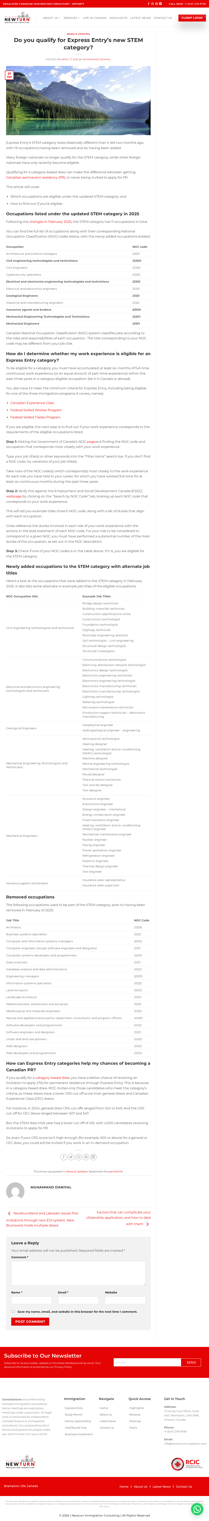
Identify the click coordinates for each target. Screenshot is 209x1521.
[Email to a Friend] (78, 1157)
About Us (50, 17)
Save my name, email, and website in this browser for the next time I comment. (77, 1312)
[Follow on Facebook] (148, 3)
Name (16, 1292)
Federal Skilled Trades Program (35, 417)
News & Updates (78, 34)
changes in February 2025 (50, 222)
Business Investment (79, 1434)
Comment (19, 1257)
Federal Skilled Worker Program (36, 410)
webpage (14, 496)
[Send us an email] (156, 3)
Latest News (140, 17)
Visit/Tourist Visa (75, 1427)
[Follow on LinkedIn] (160, 3)
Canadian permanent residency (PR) (35, 177)
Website (111, 1292)
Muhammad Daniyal (97, 59)
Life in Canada (95, 17)
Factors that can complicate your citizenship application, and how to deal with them (118, 1218)
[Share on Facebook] (63, 1157)
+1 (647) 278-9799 (195, 3)
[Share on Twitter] (71, 1157)
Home (104, 1408)
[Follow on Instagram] (152, 3)
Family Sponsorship (78, 1421)
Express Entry (74, 1408)
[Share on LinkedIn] (93, 1157)
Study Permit (73, 1414)
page (91, 442)
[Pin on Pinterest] (85, 1157)
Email (63, 1292)
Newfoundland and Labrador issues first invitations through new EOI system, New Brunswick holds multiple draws (42, 1220)
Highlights (119, 17)
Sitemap (135, 1421)
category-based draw (52, 1078)
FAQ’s (133, 1427)
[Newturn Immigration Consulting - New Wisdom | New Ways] (17, 17)
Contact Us (163, 17)
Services (70, 17)
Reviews (134, 1414)
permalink (116, 1171)
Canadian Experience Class (32, 403)
